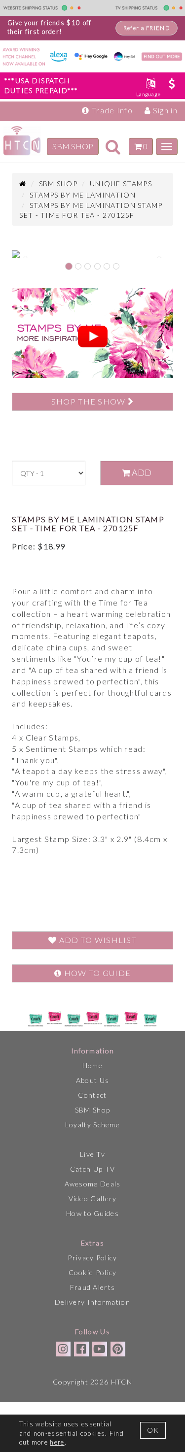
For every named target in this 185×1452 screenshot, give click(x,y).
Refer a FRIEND (146, 28)
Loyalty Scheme (92, 1124)
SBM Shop (92, 1110)
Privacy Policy (92, 1257)
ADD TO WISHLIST (97, 940)
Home (92, 1065)
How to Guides (92, 1213)
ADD (140, 472)
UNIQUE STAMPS (121, 183)
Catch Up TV (92, 1169)
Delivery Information (92, 1302)
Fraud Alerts (92, 1287)
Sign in (164, 110)
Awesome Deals (93, 1184)
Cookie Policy (93, 1272)
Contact (92, 1095)
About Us (92, 1080)
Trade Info (111, 110)
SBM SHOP (72, 146)
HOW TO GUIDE (96, 973)
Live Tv (92, 1154)
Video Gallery (93, 1198)
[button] (24, 256)
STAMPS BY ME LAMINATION (83, 195)
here (57, 1442)
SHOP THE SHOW (89, 401)
